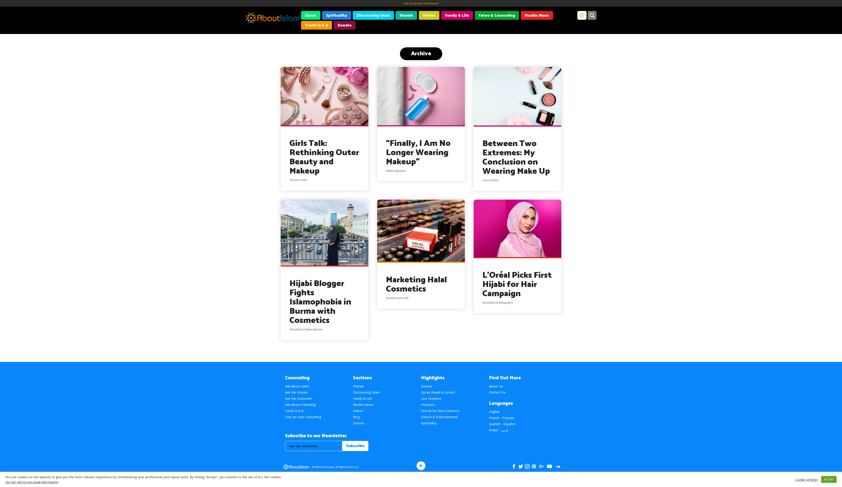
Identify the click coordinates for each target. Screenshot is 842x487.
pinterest (534, 466)
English (494, 411)
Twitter (520, 466)
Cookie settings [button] (806, 480)
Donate (344, 25)
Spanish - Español (502, 424)
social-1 (557, 466)
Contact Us (497, 392)
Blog (356, 417)
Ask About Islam (297, 386)
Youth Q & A (316, 25)
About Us (496, 386)
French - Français (501, 417)
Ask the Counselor (298, 398)
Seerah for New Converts (440, 410)
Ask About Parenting (300, 404)
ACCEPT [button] (829, 479)
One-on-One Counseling (303, 417)
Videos (429, 16)
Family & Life (457, 16)
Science (358, 423)
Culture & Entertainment (439, 417)
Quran (310, 16)
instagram (527, 466)
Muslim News (537, 16)
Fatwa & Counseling (497, 16)
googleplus (541, 466)
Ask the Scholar (296, 392)
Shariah (406, 16)
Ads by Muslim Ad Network (421, 3)
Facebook (514, 466)
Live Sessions (431, 398)
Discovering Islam (373, 16)
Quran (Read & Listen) (438, 392)
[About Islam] (272, 18)
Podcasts (428, 404)
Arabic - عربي (499, 430)
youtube (549, 466)
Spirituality (336, 16)
